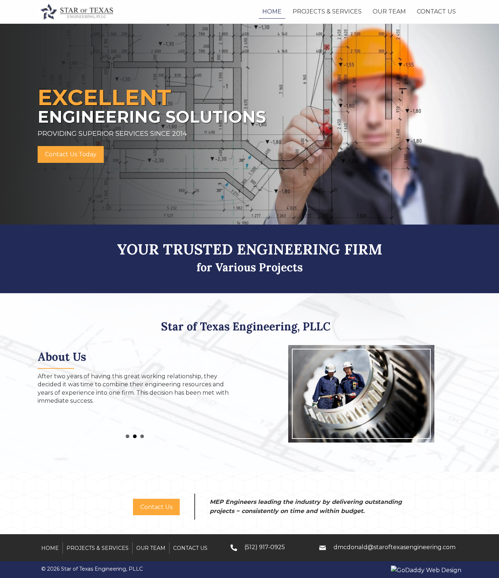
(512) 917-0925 (264, 547)
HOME (50, 548)
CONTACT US (190, 548)
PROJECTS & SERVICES (97, 548)
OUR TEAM (150, 548)
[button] (71, 154)
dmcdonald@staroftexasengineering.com (395, 547)
